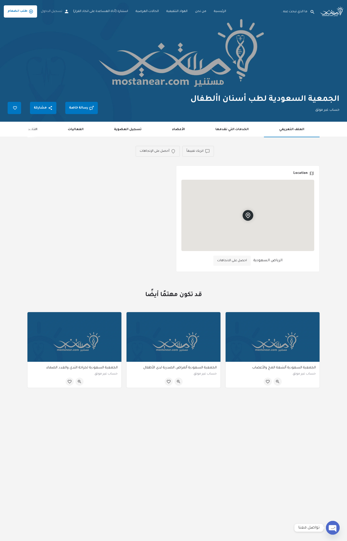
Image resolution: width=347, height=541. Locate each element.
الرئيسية (220, 11)
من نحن (200, 11)
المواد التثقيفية (176, 11)
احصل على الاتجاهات (232, 260)
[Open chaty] (333, 528)
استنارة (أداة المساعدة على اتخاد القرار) (100, 11)
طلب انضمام (17, 11)
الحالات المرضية (147, 11)
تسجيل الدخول (51, 11)
